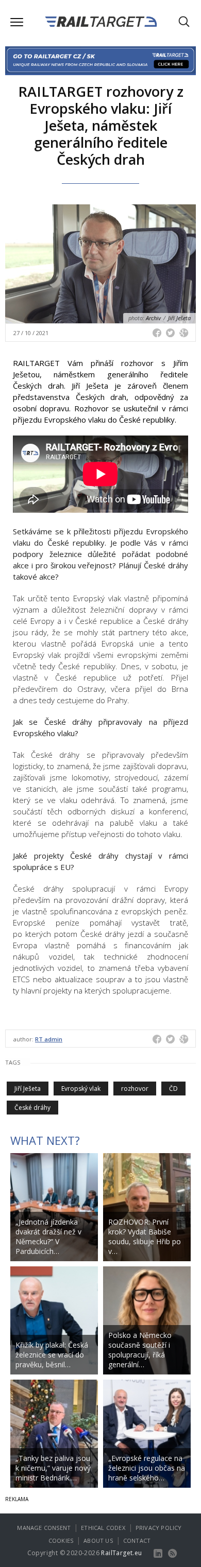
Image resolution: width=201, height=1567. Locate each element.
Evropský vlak (80, 1088)
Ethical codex (103, 1527)
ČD (173, 1088)
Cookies (60, 1540)
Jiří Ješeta (27, 1088)
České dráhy (32, 1107)
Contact (136, 1540)
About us (98, 1540)
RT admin (48, 1039)
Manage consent (44, 1527)
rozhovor (134, 1088)
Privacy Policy (159, 1527)
